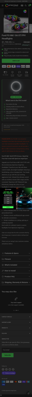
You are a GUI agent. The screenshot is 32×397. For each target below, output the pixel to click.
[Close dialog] (31, 188)
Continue (8, 207)
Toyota (8, 201)
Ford (8, 199)
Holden (8, 197)
